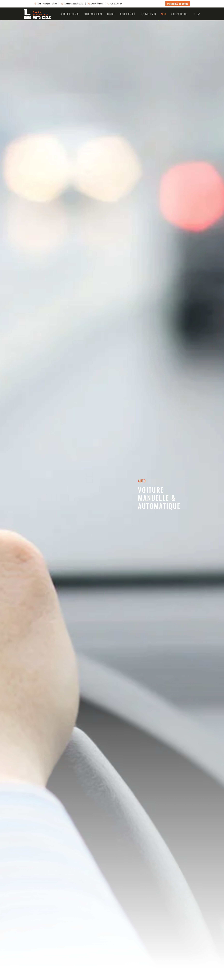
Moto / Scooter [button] (179, 14)
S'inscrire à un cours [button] (177, 3)
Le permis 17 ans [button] (148, 14)
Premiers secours (93, 14)
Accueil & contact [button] (70, 14)
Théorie (111, 14)
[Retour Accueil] (37, 13)
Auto (163, 14)
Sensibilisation (127, 14)
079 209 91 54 (116, 4)
